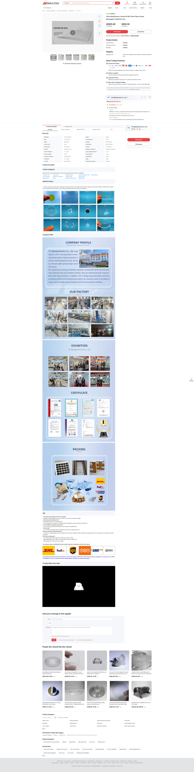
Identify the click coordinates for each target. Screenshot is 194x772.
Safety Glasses (69, 175)
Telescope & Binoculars (70, 178)
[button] (119, 129)
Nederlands (100, 762)
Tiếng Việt (132, 762)
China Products (67, 761)
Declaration (112, 766)
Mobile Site (130, 761)
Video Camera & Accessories (103, 720)
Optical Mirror (95, 175)
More (43, 728)
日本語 (113, 762)
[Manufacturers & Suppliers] (50, 3)
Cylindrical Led (122, 749)
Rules (150, 7)
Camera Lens (46, 175)
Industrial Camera (74, 720)
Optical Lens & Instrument (62, 10)
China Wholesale (90, 761)
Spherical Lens (101, 742)
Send (54, 640)
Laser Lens (92, 742)
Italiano (89, 762)
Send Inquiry (117, 31)
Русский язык (83, 762)
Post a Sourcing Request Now (84, 640)
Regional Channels (115, 761)
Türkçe (126, 762)
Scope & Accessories (58, 176)
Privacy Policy (119, 766)
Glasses (64, 742)
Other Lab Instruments (129, 726)
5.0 (133, 129)
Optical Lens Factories (62, 749)
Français (77, 762)
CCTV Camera (46, 176)
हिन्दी (117, 762)
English (61, 762)
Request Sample (134, 35)
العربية (105, 762)
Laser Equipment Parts (84, 175)
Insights (135, 761)
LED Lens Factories (74, 749)
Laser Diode (127, 720)
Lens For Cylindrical (111, 749)
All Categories (47, 7)
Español (66, 762)
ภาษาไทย (122, 762)
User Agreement (105, 766)
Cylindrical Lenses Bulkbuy (83, 753)
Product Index (123, 761)
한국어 (109, 762)
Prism (54, 178)
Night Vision (46, 178)
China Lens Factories (49, 749)
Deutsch (94, 762)
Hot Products (60, 761)
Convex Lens (78, 10)
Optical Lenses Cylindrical (50, 753)
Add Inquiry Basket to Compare (73, 63)
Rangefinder (82, 178)
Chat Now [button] (141, 31)
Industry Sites (107, 761)
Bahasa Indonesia (139, 762)
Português (72, 762)
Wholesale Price (99, 761)
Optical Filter (69, 176)
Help (124, 7)
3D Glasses (99, 723)
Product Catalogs (64, 717)
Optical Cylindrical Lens (134, 749)
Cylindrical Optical (99, 749)
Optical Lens (71, 10)
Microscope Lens (82, 742)
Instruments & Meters (51, 10)
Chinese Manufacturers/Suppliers (79, 761)
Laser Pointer (73, 726)
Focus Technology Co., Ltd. (87, 766)
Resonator (56, 175)
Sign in (150, 4)
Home (43, 10)
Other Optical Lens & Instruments (51, 742)
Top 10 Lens (61, 753)
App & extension (133, 7)
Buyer (116, 7)
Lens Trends (70, 753)
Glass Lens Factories (87, 749)
